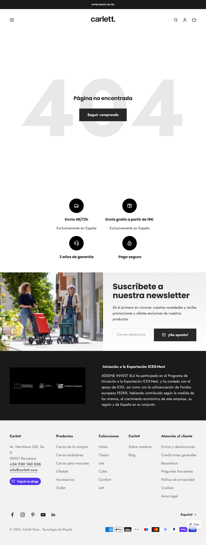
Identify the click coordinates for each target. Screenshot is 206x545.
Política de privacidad (177, 479)
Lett (101, 487)
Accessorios (65, 479)
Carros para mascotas (72, 463)
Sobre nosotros (140, 446)
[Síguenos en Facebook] (12, 514)
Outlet (60, 487)
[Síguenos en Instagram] (22, 514)
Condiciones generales (178, 455)
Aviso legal (169, 496)
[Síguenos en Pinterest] (33, 514)
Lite (101, 463)
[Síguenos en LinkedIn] (53, 514)
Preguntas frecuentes (177, 471)
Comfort (105, 479)
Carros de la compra (72, 446)
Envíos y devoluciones (178, 446)
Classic (104, 455)
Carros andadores (69, 455)
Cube (103, 471)
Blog (132, 455)
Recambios (169, 463)
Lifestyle (62, 471)
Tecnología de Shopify (57, 529)
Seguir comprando (102, 114)
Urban (103, 446)
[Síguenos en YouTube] (43, 514)
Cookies (167, 487)
